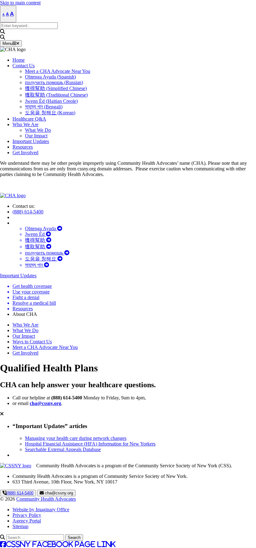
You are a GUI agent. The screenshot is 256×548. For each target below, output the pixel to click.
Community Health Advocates (46, 499)
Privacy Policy (26, 515)
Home (18, 60)
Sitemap (20, 526)
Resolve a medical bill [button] (34, 303)
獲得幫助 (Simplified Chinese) (56, 88)
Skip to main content (20, 2)
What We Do (38, 130)
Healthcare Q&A (29, 119)
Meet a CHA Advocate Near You (57, 71)
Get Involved (25, 152)
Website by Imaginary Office (40, 509)
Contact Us (23, 65)
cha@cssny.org (45, 403)
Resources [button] (22, 308)
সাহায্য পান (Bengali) (43, 106)
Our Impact (36, 135)
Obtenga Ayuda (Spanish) (50, 76)
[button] (128, 32)
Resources (22, 147)
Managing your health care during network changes (75, 438)
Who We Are (25, 124)
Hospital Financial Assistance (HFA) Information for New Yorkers (90, 443)
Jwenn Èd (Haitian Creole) (51, 101)
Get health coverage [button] (32, 286)
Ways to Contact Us (32, 341)
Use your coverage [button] (31, 291)
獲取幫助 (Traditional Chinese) (56, 95)
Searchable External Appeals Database (63, 449)
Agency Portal (26, 520)
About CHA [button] (24, 314)
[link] (13, 49)
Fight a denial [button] (25, 297)
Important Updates (30, 141)
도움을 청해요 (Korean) (50, 112)
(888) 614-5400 (27, 211)
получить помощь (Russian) (54, 82)
